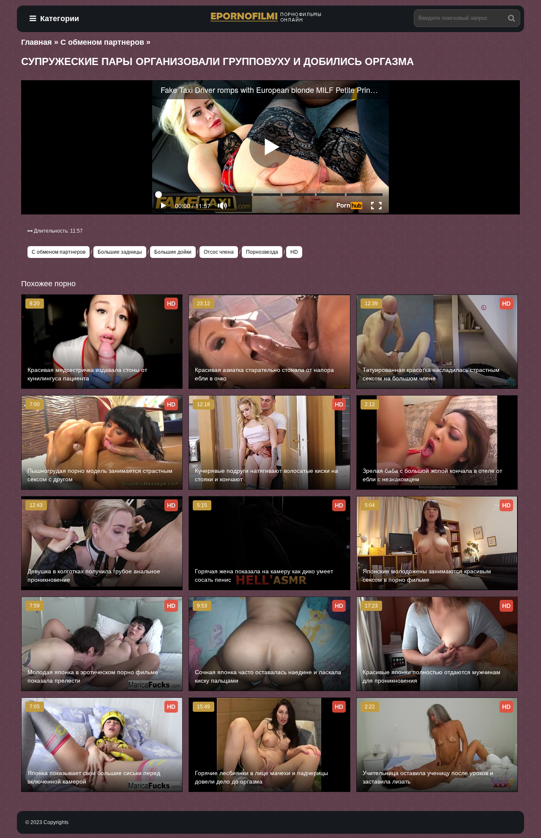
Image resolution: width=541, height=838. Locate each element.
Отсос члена (219, 252)
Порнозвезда (262, 252)
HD (294, 252)
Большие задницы (120, 252)
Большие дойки (172, 252)
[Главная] (270, 17)
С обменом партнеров (58, 252)
